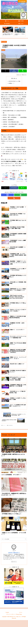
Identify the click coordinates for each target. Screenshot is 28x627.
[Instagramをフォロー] (7, 195)
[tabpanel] (7, 31)
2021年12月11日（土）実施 (14, 81)
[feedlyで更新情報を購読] (20, 195)
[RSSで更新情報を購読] (14, 198)
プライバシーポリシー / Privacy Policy (14, 614)
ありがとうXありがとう (14, 552)
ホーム (20, 612)
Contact (7, 612)
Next (27, 31)
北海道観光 (4, 41)
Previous (1, 31)
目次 (12, 78)
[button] (25, 539)
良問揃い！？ (11, 83)
